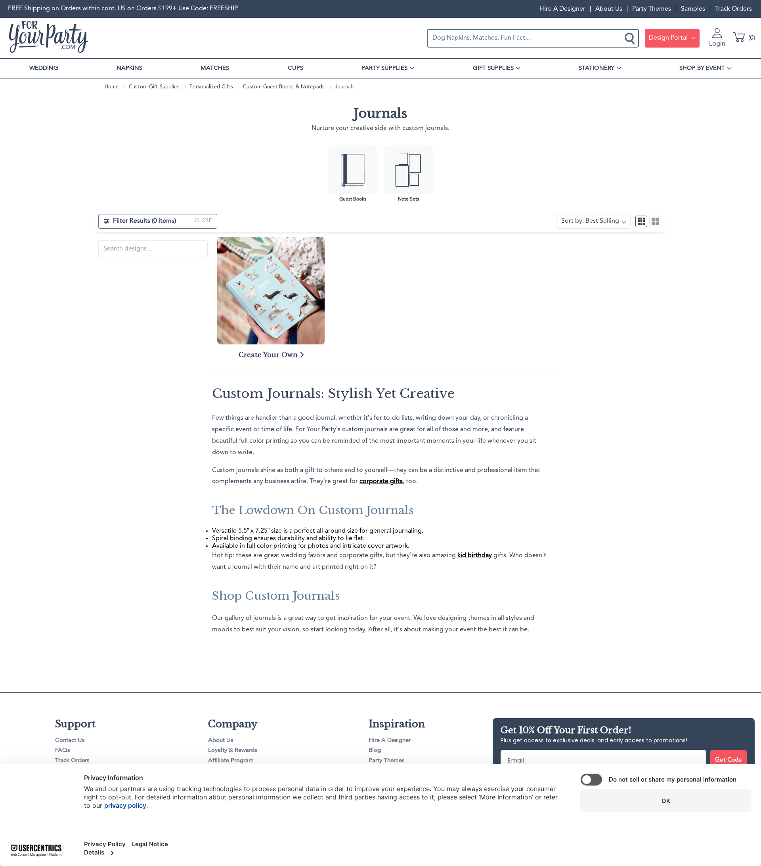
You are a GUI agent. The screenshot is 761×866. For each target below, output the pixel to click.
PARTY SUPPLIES (384, 68)
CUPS (295, 68)
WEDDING (43, 68)
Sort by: (590, 221)
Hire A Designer (562, 9)
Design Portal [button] (669, 38)
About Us (608, 9)
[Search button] (631, 38)
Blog (375, 750)
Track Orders (733, 9)
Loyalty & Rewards (232, 750)
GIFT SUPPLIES (493, 68)
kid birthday (474, 555)
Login (717, 44)
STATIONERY (596, 68)
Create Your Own (269, 355)
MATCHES (215, 68)
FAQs (62, 750)
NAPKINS (129, 68)
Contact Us (69, 741)
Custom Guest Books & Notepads (284, 87)
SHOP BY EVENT (702, 68)
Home (112, 87)
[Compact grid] (641, 221)
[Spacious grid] (655, 221)
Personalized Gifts (211, 87)
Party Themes (651, 9)
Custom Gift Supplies (154, 87)
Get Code (728, 760)
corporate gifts (381, 481)
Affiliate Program (231, 761)
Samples (693, 9)
